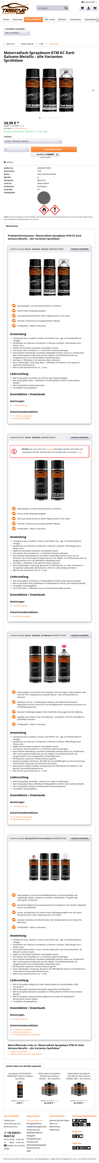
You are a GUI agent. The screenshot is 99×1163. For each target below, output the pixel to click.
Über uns (53, 1123)
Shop (79, 452)
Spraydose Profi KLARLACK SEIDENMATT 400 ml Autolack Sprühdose (20, 1076)
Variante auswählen (80, 249)
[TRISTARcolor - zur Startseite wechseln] (15, 9)
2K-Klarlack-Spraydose (22, 817)
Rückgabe (31, 1135)
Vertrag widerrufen (35, 1120)
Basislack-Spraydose (22, 418)
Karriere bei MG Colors (59, 1120)
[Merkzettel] (82, 8)
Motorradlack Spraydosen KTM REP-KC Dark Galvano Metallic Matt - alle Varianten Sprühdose (79, 1076)
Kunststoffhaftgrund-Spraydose (26, 1034)
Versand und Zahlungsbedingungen (36, 1143)
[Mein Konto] (88, 8)
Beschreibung (12, 226)
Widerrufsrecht (33, 1148)
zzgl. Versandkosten (19, 128)
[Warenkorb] (94, 8)
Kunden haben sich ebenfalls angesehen (23, 1066)
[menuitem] (53, 8)
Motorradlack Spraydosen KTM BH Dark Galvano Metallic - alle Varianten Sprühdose (49, 1076)
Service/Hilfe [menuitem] (89, 2)
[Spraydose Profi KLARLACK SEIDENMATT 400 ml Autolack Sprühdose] (20, 1089)
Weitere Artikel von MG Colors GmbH (26, 1054)
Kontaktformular (34, 1139)
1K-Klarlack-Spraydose (22, 416)
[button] (45, 155)
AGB (28, 1151)
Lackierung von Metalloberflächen (35, 1131)
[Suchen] (66, 8)
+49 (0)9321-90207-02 (12, 1134)
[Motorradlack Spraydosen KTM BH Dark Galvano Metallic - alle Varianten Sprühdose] (49, 1089)
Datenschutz (55, 1126)
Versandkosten (43, 1159)
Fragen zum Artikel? (18, 1051)
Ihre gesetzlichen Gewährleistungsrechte (37, 1125)
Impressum (54, 1129)
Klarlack (49, 449)
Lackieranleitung (20, 405)
